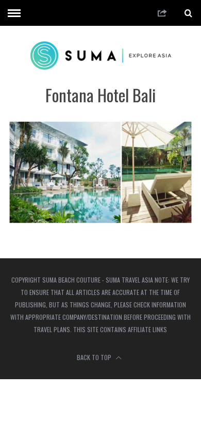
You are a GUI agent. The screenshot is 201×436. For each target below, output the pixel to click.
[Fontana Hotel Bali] (100, 221)
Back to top (95, 357)
